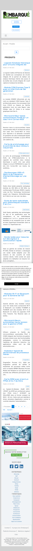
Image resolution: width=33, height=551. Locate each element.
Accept (16, 283)
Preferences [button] (8, 279)
